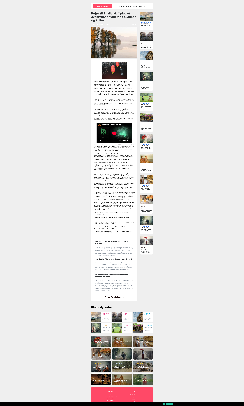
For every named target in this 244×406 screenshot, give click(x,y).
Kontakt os (142, 6)
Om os (130, 6)
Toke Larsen (143, 43)
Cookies (135, 6)
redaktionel (134, 24)
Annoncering (123, 6)
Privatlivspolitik (170, 404)
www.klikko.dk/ (111, 402)
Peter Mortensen (104, 24)
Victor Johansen (144, 23)
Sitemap (133, 401)
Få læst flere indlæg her (114, 297)
